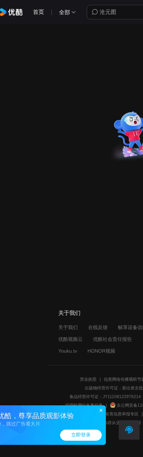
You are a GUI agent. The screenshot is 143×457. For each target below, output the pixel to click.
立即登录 (81, 435)
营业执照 (88, 379)
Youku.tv (67, 351)
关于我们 (68, 327)
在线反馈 (98, 327)
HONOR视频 (101, 351)
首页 (38, 12)
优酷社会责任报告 (112, 339)
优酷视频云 (70, 339)
